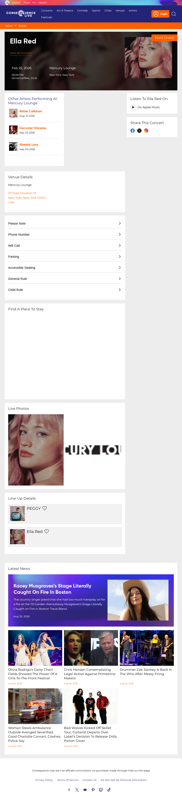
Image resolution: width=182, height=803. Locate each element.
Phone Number (19, 234)
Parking (13, 256)
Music (16, 2)
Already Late (28, 144)
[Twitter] (81, 789)
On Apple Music (149, 107)
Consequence (7, 2)
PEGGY (34, 508)
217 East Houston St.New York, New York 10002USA (27, 197)
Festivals (46, 17)
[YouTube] (89, 789)
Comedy (82, 10)
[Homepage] (22, 14)
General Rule (17, 279)
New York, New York (61, 74)
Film (27, 2)
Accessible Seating (21, 268)
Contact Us (90, 780)
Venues (120, 10)
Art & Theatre (65, 10)
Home (9, 25)
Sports (96, 10)
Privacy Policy (44, 780)
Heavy (43, 2)
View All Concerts (21, 53)
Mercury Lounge (62, 68)
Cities (108, 10)
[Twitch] (105, 789)
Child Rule (15, 290)
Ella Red (35, 531)
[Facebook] (73, 789)
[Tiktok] (113, 789)
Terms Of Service (67, 780)
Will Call (14, 245)
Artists (133, 10)
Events (22, 25)
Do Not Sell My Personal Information (124, 780)
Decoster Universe (32, 128)
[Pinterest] (97, 789)
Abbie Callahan (30, 111)
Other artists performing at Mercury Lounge (32, 101)
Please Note (17, 223)
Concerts (46, 10)
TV (34, 2)
